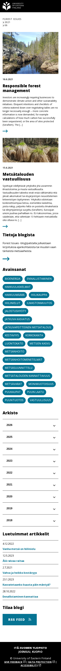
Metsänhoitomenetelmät (23, 359)
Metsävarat (13, 384)
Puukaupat (13, 392)
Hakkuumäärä (15, 295)
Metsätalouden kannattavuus (27, 376)
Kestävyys (12, 335)
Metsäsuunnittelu (19, 368)
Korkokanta (34, 335)
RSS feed (17, 619)
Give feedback (13, 661)
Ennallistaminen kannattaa (20, 596)
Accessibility (29, 665)
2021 (7, 22)
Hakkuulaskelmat (18, 287)
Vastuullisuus (40, 400)
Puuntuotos (14, 400)
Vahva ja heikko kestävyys (20, 573)
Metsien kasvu (40, 343)
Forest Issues (12, 19)
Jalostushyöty (15, 311)
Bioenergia (12, 279)
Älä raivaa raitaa (13, 561)
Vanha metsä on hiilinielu (19, 549)
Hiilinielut (12, 303)
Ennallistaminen (39, 279)
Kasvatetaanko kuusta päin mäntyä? (26, 584)
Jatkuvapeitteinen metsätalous (28, 327)
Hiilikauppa (39, 295)
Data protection (40, 661)
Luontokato (14, 343)
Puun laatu (35, 392)
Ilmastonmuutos (39, 303)
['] (6, 260)
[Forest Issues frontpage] (13, 6)
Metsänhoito (14, 351)
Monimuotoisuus (41, 384)
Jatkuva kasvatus (17, 319)
